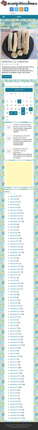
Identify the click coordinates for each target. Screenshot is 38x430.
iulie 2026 (13, 199)
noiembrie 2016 (15, 379)
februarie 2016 (15, 404)
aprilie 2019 (14, 328)
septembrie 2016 (16, 384)
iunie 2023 (13, 227)
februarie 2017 (15, 370)
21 (23, 109)
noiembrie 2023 (15, 216)
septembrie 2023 (16, 221)
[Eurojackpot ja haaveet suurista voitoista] (8, 141)
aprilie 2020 (14, 300)
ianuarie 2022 (14, 264)
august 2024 (14, 202)
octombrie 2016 (15, 382)
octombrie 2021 (15, 272)
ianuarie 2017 (14, 373)
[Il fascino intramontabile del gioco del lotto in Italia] (8, 130)
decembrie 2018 (15, 337)
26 (15, 113)
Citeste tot (6, 77)
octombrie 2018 (15, 342)
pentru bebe (5, 30)
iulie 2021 (13, 278)
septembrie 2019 (16, 314)
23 (31, 109)
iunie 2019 (13, 323)
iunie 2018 (13, 354)
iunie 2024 (13, 205)
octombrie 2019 (15, 311)
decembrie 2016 (15, 376)
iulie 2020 (13, 292)
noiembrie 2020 (15, 286)
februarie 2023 (15, 238)
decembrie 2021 (15, 266)
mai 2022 (13, 261)
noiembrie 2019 (15, 309)
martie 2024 (14, 207)
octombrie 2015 (15, 415)
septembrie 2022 (16, 252)
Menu (19, 17)
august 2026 (14, 196)
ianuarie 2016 (14, 407)
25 (11, 113)
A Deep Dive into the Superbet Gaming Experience (20, 151)
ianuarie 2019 (14, 334)
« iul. (6, 120)
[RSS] (21, 9)
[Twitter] (17, 9)
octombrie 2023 (15, 219)
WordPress (25, 427)
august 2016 (14, 387)
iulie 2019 (13, 320)
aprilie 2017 (14, 365)
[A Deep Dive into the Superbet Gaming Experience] (8, 154)
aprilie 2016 (14, 398)
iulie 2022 (13, 258)
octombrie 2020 (15, 289)
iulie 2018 (13, 351)
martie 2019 (14, 331)
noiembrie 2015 (15, 413)
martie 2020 (14, 303)
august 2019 (14, 317)
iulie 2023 (13, 224)
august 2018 (14, 348)
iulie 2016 (13, 390)
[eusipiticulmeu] (19, 6)
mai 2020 (13, 297)
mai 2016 (13, 396)
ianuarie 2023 (14, 241)
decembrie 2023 (15, 213)
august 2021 (14, 275)
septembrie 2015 (16, 418)
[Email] (26, 9)
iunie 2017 (13, 362)
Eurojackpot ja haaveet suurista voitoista (21, 137)
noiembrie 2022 (15, 247)
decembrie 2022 (15, 244)
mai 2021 (13, 280)
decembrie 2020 (15, 283)
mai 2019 (13, 325)
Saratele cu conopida (15, 61)
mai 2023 (13, 230)
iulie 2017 (13, 359)
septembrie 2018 (16, 345)
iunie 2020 (13, 294)
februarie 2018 (15, 356)
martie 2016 (14, 401)
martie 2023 (14, 235)
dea (5, 64)
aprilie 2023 (14, 233)
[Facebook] (12, 9)
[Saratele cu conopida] (19, 44)
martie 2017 (14, 368)
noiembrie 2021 (15, 269)
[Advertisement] (19, 174)
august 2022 (14, 255)
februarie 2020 (15, 306)
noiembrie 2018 (15, 339)
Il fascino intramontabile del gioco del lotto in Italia (22, 126)
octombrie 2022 (15, 250)
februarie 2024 (15, 210)
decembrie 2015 (15, 410)
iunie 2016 (13, 393)
